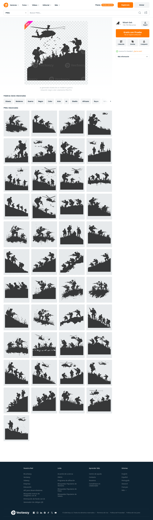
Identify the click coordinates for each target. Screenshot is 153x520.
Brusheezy (27, 474)
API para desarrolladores (33, 490)
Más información (123, 57)
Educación (27, 487)
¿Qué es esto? (137, 51)
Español (125, 477)
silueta (8, 101)
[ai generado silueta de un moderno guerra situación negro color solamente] (16, 123)
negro (40, 101)
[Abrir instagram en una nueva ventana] (37, 513)
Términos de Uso (102, 513)
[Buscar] (139, 12)
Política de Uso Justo (133, 513)
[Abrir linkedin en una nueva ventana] (41, 513)
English (124, 474)
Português (125, 480)
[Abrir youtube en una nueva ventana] (56, 513)
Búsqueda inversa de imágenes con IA (32, 495)
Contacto (92, 477)
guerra (30, 101)
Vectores (13, 5)
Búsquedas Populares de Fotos (67, 490)
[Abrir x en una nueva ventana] (52, 513)
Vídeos (34, 5)
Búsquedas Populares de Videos (67, 495)
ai (66, 101)
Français (125, 487)
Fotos (24, 5)
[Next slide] (108, 101)
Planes (97, 5)
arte (59, 101)
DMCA (60, 477)
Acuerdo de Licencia (65, 474)
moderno (19, 101)
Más (56, 5)
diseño (74, 101)
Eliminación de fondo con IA (34, 499)
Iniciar (141, 5)
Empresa (27, 484)
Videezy (26, 480)
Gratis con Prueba (133, 33)
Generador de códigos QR (33, 502)
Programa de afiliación (66, 480)
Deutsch (125, 484)
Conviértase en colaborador (94, 485)
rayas (96, 101)
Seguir (145, 25)
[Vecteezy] (6, 5)
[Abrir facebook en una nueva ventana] (34, 513)
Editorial (46, 5)
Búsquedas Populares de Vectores (67, 485)
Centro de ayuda (95, 474)
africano (85, 101)
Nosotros (92, 480)
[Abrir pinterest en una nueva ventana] (45, 513)
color (50, 101)
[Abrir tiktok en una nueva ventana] (48, 513)
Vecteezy (27, 477)
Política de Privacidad (117, 513)
